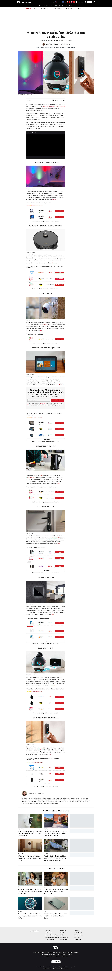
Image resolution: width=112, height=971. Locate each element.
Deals (35, 8)
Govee (54, 199)
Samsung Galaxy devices (51, 934)
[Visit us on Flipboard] (74, 2)
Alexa (41, 475)
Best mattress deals (78, 934)
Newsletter (62, 100)
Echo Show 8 (40, 377)
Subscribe (89, 1)
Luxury (61, 5)
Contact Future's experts (53, 952)
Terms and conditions (72, 952)
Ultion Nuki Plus (56, 538)
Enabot (53, 685)
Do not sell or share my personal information (56, 957)
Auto (66, 5)
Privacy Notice (30, 404)
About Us (64, 952)
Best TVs (62, 934)
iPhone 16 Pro (49, 932)
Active (47, 5)
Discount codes (77, 939)
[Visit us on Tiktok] (76, 2)
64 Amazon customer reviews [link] (36, 762)
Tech (43, 5)
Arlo (41, 330)
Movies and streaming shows (52, 937)
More (70, 5)
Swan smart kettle (30, 477)
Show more (47, 439)
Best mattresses (63, 939)
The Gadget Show (70, 8)
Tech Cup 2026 (81, 8)
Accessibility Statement (40, 952)
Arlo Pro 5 (45, 324)
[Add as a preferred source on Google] (56, 961)
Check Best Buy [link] (59, 284)
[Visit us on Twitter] (65, 2)
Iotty (53, 614)
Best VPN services (50, 939)
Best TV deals (77, 937)
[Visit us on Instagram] (72, 2)
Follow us (55, 100)
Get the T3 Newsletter (45, 8)
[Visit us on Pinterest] (67, 2)
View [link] (59, 210)
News (68, 44)
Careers (70, 954)
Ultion (58, 543)
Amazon (28, 377)
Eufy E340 (41, 749)
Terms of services (42, 403)
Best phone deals (78, 932)
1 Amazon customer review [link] (36, 417)
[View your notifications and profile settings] (85, 2)
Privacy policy (44, 954)
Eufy (50, 754)
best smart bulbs (60, 106)
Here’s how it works (71, 47)
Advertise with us (61, 954)
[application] (45, 145)
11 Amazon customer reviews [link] (36, 205)
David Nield (49, 44)
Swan (58, 483)
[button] (45, 211)
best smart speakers (48, 106)
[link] (31, 211)
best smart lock (46, 539)
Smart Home (59, 30)
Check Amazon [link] (59, 278)
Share (29, 100)
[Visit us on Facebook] (63, 2)
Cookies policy (52, 954)
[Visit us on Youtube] (69, 2)
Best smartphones (64, 937)
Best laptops (62, 932)
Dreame (54, 262)
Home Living (54, 5)
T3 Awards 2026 (58, 8)
